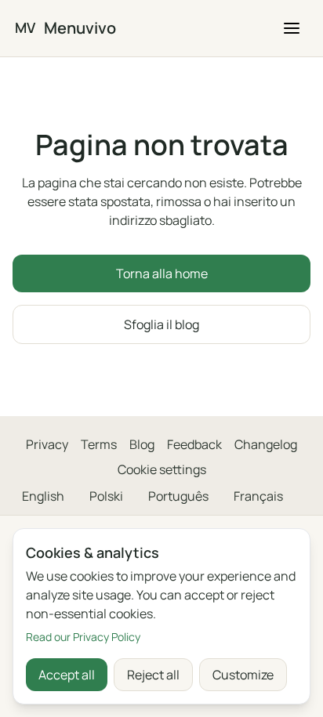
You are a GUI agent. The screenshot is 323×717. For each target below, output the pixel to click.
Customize (243, 674)
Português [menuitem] (178, 496)
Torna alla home (162, 273)
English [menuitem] (43, 496)
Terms (99, 444)
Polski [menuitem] (106, 496)
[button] (291, 28)
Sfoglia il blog (161, 324)
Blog (141, 444)
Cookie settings (162, 469)
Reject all (153, 674)
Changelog (265, 444)
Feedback (194, 444)
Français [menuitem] (258, 496)
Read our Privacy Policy (83, 636)
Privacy (47, 444)
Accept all (66, 674)
